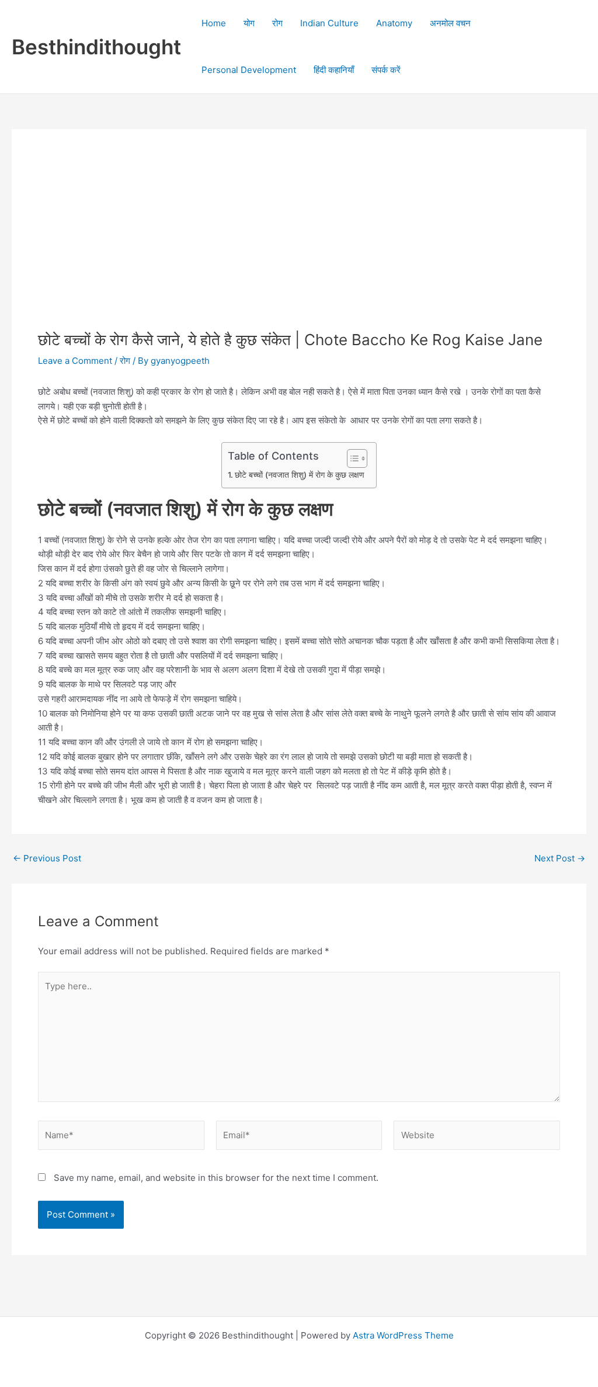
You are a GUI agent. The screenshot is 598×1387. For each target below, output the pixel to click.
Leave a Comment (75, 360)
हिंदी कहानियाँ (334, 69)
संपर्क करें (386, 69)
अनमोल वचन (450, 23)
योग (249, 23)
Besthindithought (96, 46)
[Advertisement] (299, 243)
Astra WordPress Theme (403, 1335)
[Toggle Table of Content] (351, 458)
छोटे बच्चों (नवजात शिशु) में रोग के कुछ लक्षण (299, 474)
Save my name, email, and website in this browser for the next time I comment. (216, 1177)
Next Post (559, 858)
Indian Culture (329, 23)
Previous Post (47, 858)
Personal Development (248, 69)
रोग (277, 23)
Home (213, 23)
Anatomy (394, 23)
